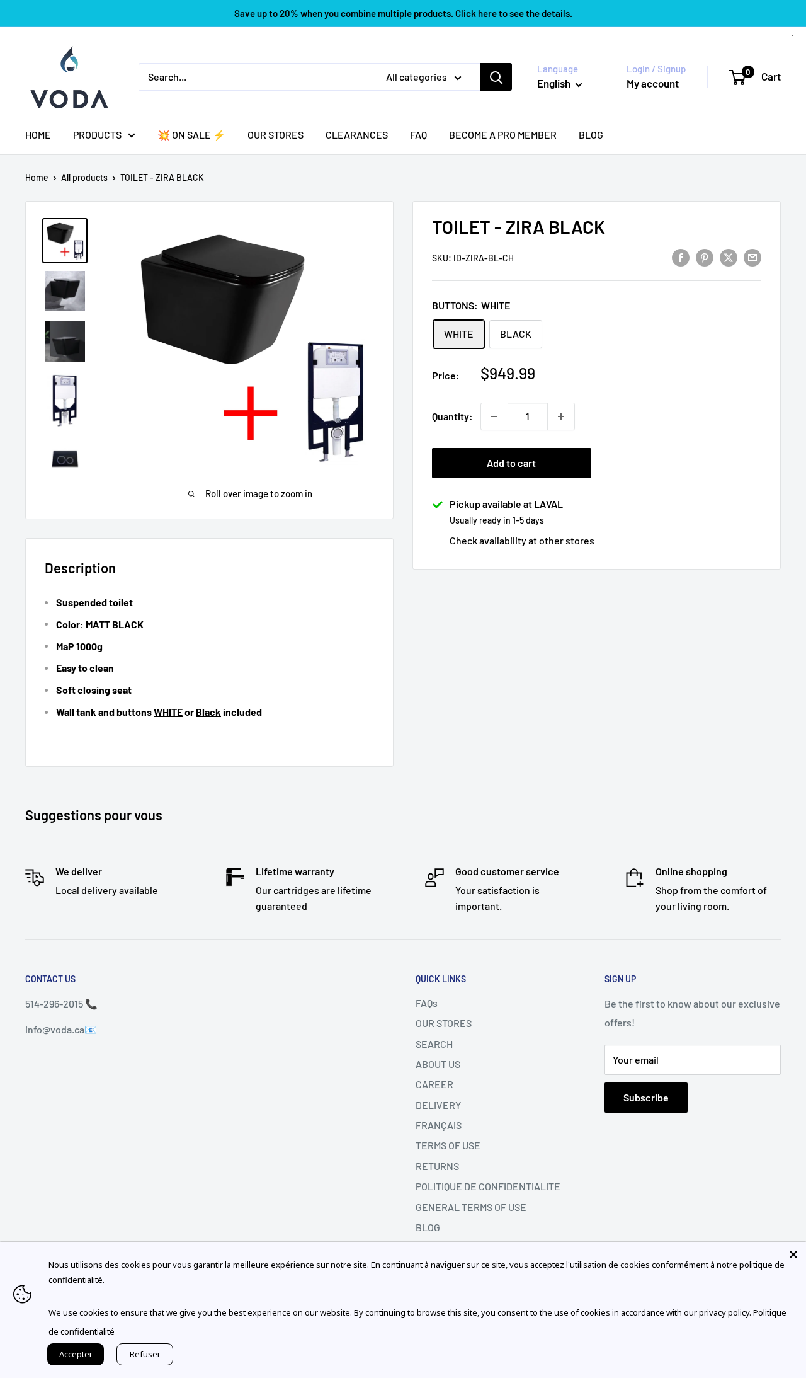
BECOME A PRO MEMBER (503, 135)
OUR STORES (275, 135)
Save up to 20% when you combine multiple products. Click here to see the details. (403, 13)
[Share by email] (752, 257)
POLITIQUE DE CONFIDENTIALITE (488, 1186)
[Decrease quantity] (494, 416)
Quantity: (452, 416)
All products (84, 177)
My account (653, 83)
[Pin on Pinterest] (704, 257)
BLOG (591, 135)
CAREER (434, 1084)
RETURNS (437, 1166)
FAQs (427, 1003)
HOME (38, 135)
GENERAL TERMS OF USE (471, 1207)
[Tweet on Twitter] (728, 257)
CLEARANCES (357, 135)
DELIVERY (438, 1105)
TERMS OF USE (448, 1145)
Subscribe (646, 1097)
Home (36, 177)
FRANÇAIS (439, 1125)
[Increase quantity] (561, 416)
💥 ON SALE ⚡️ (191, 135)
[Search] (496, 77)
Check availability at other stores (522, 540)
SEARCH (434, 1044)
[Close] (793, 1254)
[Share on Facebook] (681, 257)
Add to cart (511, 463)
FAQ (418, 135)
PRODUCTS (97, 135)
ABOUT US (438, 1064)
